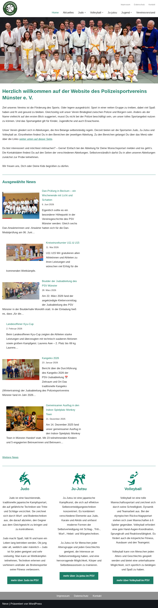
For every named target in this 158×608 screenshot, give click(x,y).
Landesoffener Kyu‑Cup (19, 324)
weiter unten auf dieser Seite (35, 139)
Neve (5, 603)
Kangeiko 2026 (50, 358)
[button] (85, 12)
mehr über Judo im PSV (25, 580)
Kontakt (152, 5)
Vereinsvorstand (145, 12)
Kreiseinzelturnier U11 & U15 (62, 242)
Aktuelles (68, 12)
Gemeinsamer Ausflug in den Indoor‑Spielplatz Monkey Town (62, 410)
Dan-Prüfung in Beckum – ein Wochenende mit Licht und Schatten (59, 195)
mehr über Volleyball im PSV (133, 580)
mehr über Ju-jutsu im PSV (79, 576)
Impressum (125, 5)
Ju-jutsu (112, 12)
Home (55, 12)
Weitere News (10, 457)
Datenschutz (139, 5)
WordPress (35, 603)
